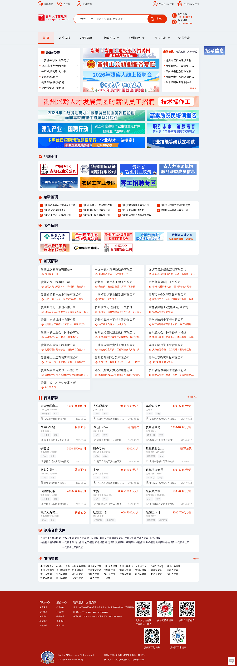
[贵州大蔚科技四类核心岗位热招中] (149, 239)
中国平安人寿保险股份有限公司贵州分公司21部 (115, 269)
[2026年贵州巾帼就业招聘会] (121, 90)
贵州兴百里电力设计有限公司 (60, 370)
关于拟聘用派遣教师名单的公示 (180, 83)
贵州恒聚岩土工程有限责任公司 (115, 319)
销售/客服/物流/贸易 (52, 82)
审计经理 (49, 337)
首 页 (46, 38)
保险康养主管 (105, 274)
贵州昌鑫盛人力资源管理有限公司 (99, 205)
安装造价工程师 (190, 375)
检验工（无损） (118, 362)
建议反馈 (60, 625)
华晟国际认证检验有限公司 (174, 210)
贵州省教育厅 (79, 570)
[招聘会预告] (91, 146)
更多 (192, 88)
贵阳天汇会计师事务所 (133, 210)
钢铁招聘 (169, 542)
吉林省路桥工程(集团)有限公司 (168, 307)
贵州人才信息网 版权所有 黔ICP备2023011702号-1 (125, 655)
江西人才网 (68, 538)
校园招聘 (86, 38)
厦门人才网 (172, 574)
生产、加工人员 (52, 299)
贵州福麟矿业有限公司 (55, 210)
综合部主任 (158, 299)
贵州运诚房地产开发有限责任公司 (177, 205)
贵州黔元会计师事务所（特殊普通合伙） (169, 332)
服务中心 (160, 38)
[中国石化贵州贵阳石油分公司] (59, 173)
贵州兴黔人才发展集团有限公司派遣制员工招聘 (180, 66)
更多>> (196, 558)
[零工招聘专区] (138, 186)
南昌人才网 (172, 570)
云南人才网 (80, 538)
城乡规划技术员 (138, 337)
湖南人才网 (117, 538)
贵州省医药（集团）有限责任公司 (115, 307)
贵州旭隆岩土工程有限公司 (166, 319)
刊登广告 (60, 612)
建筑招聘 (109, 542)
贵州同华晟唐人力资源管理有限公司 (138, 215)
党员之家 (184, 38)
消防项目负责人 (75, 349)
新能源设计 (77, 375)
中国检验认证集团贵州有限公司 (115, 294)
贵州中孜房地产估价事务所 (58, 382)
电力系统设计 (63, 375)
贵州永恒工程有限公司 (55, 282)
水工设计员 (50, 362)
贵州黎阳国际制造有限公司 (112, 357)
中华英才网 (109, 570)
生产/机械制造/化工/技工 (55, 71)
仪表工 (48, 312)
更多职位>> (193, 397)
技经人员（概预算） (55, 286)
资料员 (70, 286)
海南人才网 (105, 538)
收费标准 (60, 616)
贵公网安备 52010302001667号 (70, 659)
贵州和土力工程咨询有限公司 (60, 357)
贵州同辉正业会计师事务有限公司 (61, 332)
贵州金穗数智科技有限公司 (166, 357)
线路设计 (49, 375)
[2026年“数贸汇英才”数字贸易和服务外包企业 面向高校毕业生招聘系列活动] (91, 119)
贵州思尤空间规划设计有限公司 (115, 332)
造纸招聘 (160, 542)
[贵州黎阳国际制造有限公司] (54, 250)
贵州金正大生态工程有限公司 (114, 282)
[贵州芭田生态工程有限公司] (86, 239)
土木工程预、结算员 (185, 337)
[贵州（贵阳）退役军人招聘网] (121, 56)
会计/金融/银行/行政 (52, 87)
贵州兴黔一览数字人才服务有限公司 (129, 659)
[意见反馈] (231, 661)
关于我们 (43, 616)
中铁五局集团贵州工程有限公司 (115, 345)
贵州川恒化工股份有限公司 (58, 307)
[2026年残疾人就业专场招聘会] (121, 79)
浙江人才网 (46, 574)
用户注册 (43, 607)
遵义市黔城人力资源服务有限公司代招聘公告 (121, 375)
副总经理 (49, 349)
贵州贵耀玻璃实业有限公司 (135, 205)
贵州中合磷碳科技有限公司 (58, 319)
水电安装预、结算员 (162, 337)
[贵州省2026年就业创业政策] (138, 173)
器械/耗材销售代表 (161, 286)
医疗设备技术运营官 (183, 286)
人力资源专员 (60, 312)
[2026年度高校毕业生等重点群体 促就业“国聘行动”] (91, 132)
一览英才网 (68, 542)
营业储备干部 (51, 274)
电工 (86, 312)
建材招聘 (119, 542)
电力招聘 (79, 542)
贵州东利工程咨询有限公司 (96, 215)
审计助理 (60, 337)
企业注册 (43, 612)
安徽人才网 (77, 578)
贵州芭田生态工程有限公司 (57, 215)
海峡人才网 (155, 538)
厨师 (123, 286)
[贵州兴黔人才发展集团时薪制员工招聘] (118, 105)
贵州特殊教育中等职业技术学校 (59, 205)
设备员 (131, 286)
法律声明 (43, 625)
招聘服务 (109, 38)
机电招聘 (99, 542)
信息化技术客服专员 (162, 362)
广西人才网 (142, 538)
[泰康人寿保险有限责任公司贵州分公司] (54, 239)
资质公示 (60, 621)
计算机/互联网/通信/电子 (55, 60)
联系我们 (43, 621)
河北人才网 (46, 578)
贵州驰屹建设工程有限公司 (58, 345)
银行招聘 (140, 542)
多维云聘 (64, 38)
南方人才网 (125, 570)
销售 (81, 299)
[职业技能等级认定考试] (173, 146)
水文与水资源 (65, 362)
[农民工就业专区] (98, 186)
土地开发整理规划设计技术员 (113, 337)
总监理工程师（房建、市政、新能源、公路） (175, 274)
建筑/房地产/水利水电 (53, 65)
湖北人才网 (77, 574)
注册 (197, 4)
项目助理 (172, 349)
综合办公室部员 (106, 349)
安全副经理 (113, 286)
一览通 (107, 578)
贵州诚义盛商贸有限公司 (57, 269)
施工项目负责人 (106, 324)
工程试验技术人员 (126, 349)
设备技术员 (75, 312)
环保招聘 (130, 542)
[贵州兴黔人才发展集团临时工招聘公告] (118, 239)
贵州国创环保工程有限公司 (96, 210)
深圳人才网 (93, 574)
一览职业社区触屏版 (72, 547)
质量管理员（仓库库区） (120, 312)
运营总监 (60, 349)
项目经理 (72, 337)
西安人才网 (109, 574)
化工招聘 (89, 542)
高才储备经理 (121, 274)
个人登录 (163, 4)
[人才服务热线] (181, 239)
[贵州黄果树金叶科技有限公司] (86, 250)
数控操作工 (140, 362)
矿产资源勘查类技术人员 (165, 324)
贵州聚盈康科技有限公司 (165, 282)
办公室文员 (50, 387)
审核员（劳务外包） (109, 299)
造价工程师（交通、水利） (165, 375)
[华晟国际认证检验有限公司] (98, 173)
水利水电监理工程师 (176, 299)
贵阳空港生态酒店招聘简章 (180, 77)
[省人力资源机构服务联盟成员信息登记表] (178, 173)
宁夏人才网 (93, 578)
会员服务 (60, 607)
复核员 (102, 312)
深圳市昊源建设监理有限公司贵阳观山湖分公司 (169, 269)
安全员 (80, 286)
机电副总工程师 (52, 324)
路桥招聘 (150, 542)
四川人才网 (93, 538)
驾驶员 (192, 299)
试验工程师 (158, 312)
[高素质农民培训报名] (173, 119)
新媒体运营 (185, 349)
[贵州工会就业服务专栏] (121, 67)
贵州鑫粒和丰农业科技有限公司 (61, 294)
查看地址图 (128, 607)
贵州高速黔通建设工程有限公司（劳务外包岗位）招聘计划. (180, 61)
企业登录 (188, 4)
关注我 (66, 4)
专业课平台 (141, 566)
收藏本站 (48, 4)
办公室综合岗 (69, 299)
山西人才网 (141, 574)
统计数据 (87, 4)
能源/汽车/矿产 (49, 76)
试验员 (169, 312)
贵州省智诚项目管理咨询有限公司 (169, 370)
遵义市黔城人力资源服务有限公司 (115, 370)
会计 (130, 362)
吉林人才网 (141, 570)
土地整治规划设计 (83, 362)
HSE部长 (67, 324)
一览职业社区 (182, 542)
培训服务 (135, 38)
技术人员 (121, 324)
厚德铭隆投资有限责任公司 (166, 345)
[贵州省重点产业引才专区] (59, 186)
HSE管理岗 (79, 324)
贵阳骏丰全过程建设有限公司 (167, 294)
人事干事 (103, 362)
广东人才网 (130, 538)
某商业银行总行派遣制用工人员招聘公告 (180, 72)
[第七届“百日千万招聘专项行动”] (173, 132)
